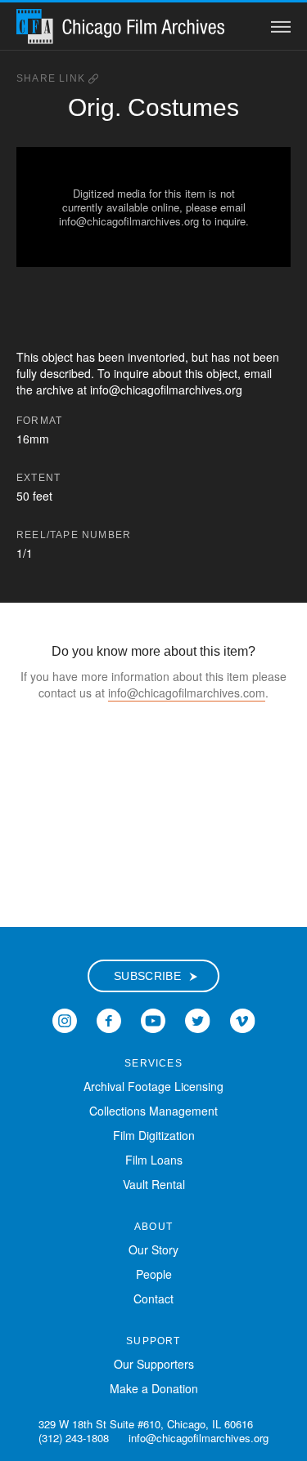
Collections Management (153, 1110)
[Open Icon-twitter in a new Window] (197, 1019)
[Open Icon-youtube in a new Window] (153, 1019)
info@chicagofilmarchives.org (199, 1437)
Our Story (153, 1249)
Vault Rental (154, 1184)
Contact (153, 1298)
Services (153, 1063)
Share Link (52, 78)
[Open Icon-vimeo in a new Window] (242, 1019)
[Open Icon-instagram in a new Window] (64, 1019)
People (154, 1274)
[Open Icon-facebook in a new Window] (109, 1019)
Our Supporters (154, 1364)
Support (153, 1341)
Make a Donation (154, 1388)
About (153, 1226)
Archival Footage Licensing (153, 1086)
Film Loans (154, 1159)
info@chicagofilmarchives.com (186, 692)
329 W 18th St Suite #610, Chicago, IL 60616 (145, 1424)
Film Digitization (154, 1135)
